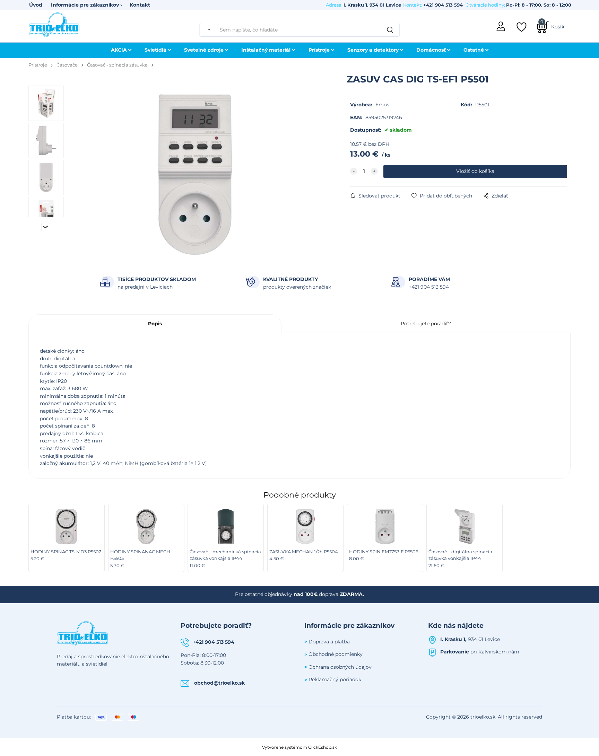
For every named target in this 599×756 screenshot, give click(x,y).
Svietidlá (155, 50)
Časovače (67, 65)
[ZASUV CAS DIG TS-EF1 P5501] (195, 175)
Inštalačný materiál (265, 50)
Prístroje (319, 50)
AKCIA (119, 50)
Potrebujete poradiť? (426, 323)
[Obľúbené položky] (522, 27)
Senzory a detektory (373, 50)
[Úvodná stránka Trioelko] (54, 24)
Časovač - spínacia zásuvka (117, 65)
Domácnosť (431, 50)
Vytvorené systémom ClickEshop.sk (299, 747)
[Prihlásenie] (501, 25)
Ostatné (473, 50)
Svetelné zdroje (204, 50)
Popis (155, 323)
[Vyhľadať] (207, 30)
